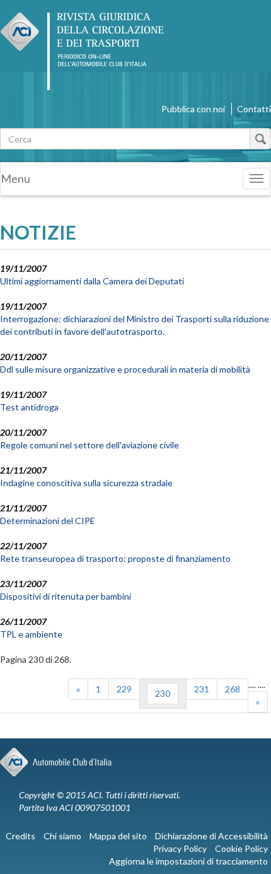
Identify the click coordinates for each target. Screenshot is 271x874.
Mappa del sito (118, 835)
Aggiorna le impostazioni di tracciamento (188, 861)
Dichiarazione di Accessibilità (211, 835)
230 (162, 693)
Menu (15, 178)
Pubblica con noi (193, 108)
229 (124, 689)
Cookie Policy (241, 848)
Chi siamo (62, 835)
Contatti (254, 108)
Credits (20, 835)
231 (201, 689)
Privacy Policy (180, 848)
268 (232, 689)
